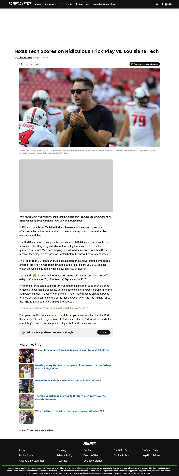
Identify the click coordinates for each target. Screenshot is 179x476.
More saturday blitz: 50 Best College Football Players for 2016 (53, 308)
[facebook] (162, 4)
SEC (61, 4)
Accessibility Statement (32, 460)
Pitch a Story (26, 455)
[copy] (37, 64)
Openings (62, 450)
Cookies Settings (92, 460)
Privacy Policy (64, 455)
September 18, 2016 (75, 279)
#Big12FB (59, 275)
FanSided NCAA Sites (104, 4)
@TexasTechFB (45, 275)
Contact (87, 450)
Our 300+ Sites (122, 450)
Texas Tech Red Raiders (41, 430)
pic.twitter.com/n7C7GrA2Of (91, 275)
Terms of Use (90, 455)
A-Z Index (62, 460)
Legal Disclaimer (151, 455)
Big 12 (69, 4)
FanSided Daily (150, 450)
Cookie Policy (121, 455)
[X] (157, 4)
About (37, 4)
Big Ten (79, 4)
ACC (87, 4)
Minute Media (20, 468)
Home (22, 430)
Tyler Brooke (24, 57)
